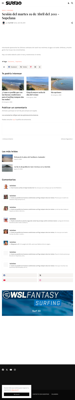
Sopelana (18, 61)
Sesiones (10, 10)
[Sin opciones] (62, 83)
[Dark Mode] (69, 3)
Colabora (54, 394)
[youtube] (19, 280)
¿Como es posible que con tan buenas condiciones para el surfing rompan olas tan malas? (13, 96)
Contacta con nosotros (41, 394)
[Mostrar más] (40, 67)
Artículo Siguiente (66, 139)
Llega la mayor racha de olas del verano (35, 93)
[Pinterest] (31, 67)
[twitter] (55, 275)
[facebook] (19, 275)
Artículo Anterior (8, 139)
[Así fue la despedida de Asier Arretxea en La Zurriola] (7, 168)
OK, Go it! (16, 394)
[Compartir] (72, 23)
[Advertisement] (37, 335)
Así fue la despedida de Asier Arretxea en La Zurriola (32, 167)
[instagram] (55, 280)
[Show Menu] (2, 3)
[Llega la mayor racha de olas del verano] (37, 83)
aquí (14, 119)
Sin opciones (56, 92)
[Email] (35, 67)
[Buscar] (72, 3)
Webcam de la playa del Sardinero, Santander (29, 157)
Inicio (4, 10)
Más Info (14, 390)
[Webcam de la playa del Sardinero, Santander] (7, 158)
